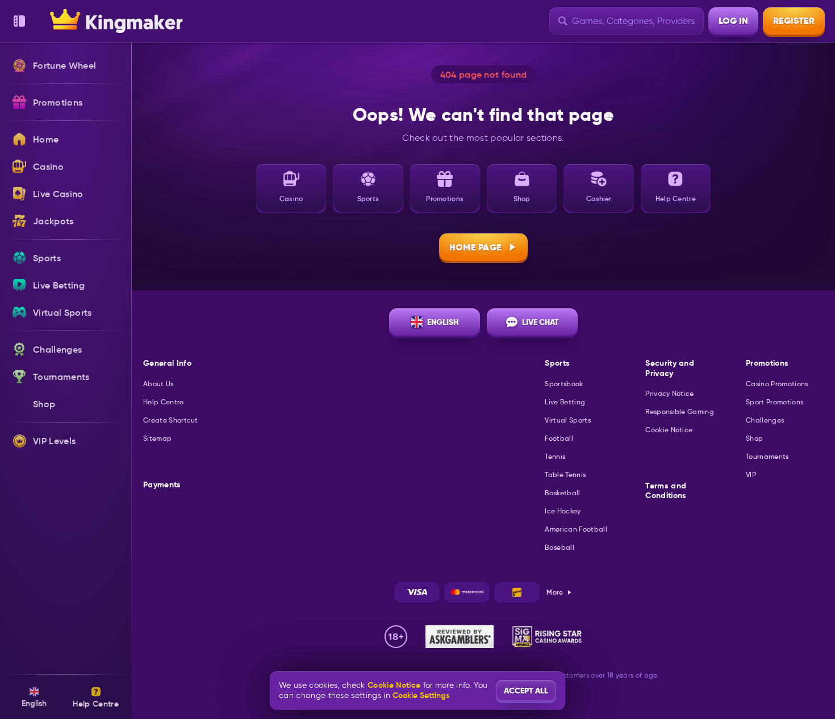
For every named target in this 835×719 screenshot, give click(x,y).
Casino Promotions (777, 383)
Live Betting (565, 402)
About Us (158, 383)
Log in (733, 21)
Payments (162, 485)
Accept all (526, 690)
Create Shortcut (170, 420)
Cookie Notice (668, 429)
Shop (754, 438)
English (442, 322)
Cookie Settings (421, 695)
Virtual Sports (567, 420)
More (554, 592)
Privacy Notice (669, 393)
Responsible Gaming (679, 411)
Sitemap (157, 438)
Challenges (765, 420)
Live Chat (540, 322)
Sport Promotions (774, 402)
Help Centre (163, 402)
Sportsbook (564, 383)
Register (794, 21)
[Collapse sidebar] (19, 21)
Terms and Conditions (665, 491)
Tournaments (767, 456)
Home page (475, 247)
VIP (751, 474)
